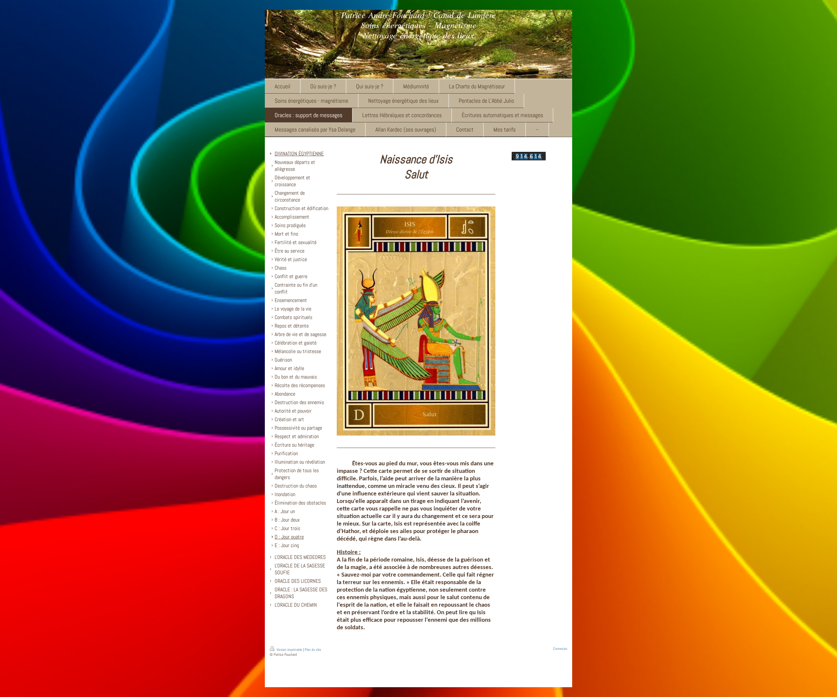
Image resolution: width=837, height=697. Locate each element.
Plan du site (313, 649)
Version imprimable (289, 649)
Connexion (560, 648)
